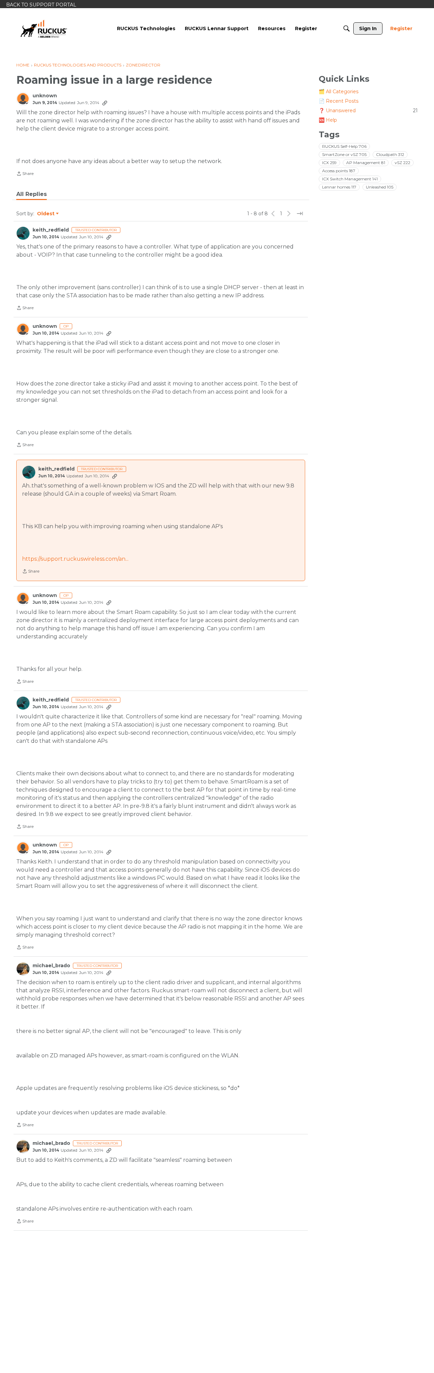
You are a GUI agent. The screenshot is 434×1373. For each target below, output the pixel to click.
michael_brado (51, 966)
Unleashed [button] (379, 187)
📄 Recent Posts (338, 101)
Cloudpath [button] (390, 154)
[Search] (346, 28)
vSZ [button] (402, 162)
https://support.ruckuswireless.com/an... (75, 559)
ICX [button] (329, 162)
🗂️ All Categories (338, 91)
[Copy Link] (105, 103)
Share (25, 174)
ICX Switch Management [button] (350, 178)
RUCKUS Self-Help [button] (344, 146)
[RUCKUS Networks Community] (43, 28)
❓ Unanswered (368, 110)
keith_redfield (51, 230)
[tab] (31, 194)
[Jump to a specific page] (299, 213)
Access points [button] (338, 170)
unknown (45, 96)
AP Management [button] (365, 162)
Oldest (46, 214)
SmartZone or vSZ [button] (344, 154)
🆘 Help (328, 120)
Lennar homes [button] (339, 187)
